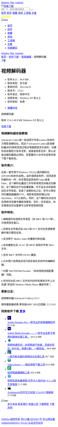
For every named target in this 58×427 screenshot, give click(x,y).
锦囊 (14, 13)
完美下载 (6, 126)
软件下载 (14, 57)
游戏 (20, 13)
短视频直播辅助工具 (18, 372)
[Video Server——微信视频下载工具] (9, 361)
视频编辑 (26, 57)
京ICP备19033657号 (31, 419)
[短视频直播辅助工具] (9, 369)
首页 (3, 13)
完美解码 (6, 16)
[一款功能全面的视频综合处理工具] (9, 353)
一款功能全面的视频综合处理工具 (26, 356)
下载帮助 (44, 404)
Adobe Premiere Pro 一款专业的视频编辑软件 (31, 322)
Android (19, 2)
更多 (23, 311)
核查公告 (33, 404)
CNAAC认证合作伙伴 (31, 423)
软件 (9, 13)
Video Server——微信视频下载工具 (26, 364)
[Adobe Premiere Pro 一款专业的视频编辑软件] (9, 318)
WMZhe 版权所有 (10, 419)
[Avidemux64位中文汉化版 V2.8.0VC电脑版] (9, 389)
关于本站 (12, 404)
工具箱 (27, 13)
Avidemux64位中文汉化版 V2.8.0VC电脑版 (30, 392)
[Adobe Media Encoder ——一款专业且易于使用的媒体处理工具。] (9, 329)
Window (5, 2)
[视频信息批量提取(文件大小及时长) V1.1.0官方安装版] (9, 377)
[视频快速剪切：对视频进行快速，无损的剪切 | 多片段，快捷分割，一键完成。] (9, 341)
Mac (12, 2)
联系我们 (23, 404)
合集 (34, 13)
